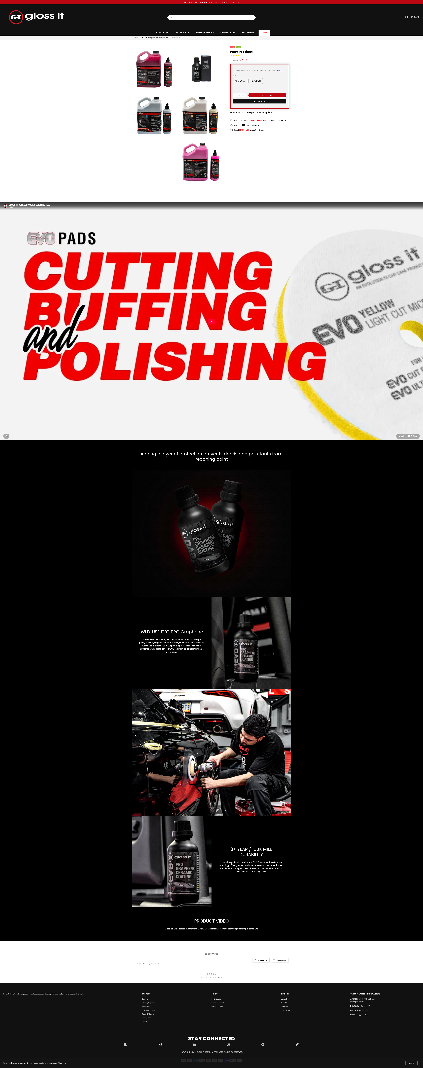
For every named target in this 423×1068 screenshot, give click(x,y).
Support (145, 999)
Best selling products (151, 38)
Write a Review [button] (281, 960)
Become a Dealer (217, 1006)
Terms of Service (148, 1014)
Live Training (285, 1006)
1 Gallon (256, 81)
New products (163, 38)
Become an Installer (218, 1003)
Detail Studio (285, 1010)
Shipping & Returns (148, 1010)
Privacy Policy (146, 1018)
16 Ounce (240, 81)
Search (171, 17)
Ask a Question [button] (262, 960)
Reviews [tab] (138, 964)
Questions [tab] (152, 964)
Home (136, 38)
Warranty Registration (149, 1003)
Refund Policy (146, 1006)
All (142, 38)
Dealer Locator (217, 999)
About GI (284, 1003)
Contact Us (146, 1021)
